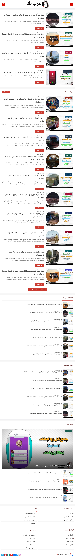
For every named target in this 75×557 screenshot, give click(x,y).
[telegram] (2, 555)
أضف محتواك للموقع (29, 535)
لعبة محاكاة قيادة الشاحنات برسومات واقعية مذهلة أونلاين (46, 321)
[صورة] (68, 305)
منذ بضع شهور (40, 12)
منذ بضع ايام (40, 70)
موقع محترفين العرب (29, 548)
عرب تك (56, 554)
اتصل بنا (70, 535)
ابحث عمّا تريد (31, 544)
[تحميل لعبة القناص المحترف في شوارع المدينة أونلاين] (68, 381)
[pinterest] (5, 555)
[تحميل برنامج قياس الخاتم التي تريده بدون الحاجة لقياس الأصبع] (68, 473)
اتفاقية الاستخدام (30, 516)
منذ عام (68, 464)
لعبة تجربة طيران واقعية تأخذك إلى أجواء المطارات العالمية (46, 312)
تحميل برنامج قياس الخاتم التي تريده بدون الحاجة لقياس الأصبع (45, 473)
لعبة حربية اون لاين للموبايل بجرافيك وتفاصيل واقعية (47, 337)
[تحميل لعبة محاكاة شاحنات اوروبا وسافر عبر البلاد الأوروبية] (68, 389)
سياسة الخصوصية (30, 513)
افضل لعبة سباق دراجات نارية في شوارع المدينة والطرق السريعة (44, 346)
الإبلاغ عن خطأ (31, 538)
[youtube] (11, 555)
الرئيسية (70, 513)
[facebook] (14, 555)
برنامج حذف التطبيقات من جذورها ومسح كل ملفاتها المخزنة (46, 497)
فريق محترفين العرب (29, 520)
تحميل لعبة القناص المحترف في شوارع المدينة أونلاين (47, 354)
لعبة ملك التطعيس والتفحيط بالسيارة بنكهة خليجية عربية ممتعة (44, 304)
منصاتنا (71, 548)
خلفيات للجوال (68, 520)
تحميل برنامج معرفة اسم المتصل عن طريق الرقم (24, 73)
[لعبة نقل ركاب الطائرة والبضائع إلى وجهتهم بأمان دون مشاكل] (68, 372)
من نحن (33, 523)
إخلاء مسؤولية (31, 541)
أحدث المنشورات (68, 516)
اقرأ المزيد (40, 28)
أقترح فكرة (69, 544)
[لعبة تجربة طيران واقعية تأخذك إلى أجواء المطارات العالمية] (68, 414)
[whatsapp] (8, 555)
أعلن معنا (70, 541)
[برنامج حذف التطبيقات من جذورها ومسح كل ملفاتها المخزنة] (68, 498)
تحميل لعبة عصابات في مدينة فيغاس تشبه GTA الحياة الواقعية (45, 489)
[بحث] (3, 4)
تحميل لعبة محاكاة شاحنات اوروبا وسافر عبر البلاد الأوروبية (46, 329)
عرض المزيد (6, 92)
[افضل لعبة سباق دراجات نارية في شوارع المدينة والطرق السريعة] (68, 397)
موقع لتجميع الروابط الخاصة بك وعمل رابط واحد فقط (53, 466)
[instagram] (20, 555)
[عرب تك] (37, 4)
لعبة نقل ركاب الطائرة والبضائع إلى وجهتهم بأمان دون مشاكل (43, 372)
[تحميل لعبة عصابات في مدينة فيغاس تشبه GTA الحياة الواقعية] (68, 490)
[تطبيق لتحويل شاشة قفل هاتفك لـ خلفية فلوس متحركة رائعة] (68, 482)
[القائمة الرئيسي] (71, 4)
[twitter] (17, 555)
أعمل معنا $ (69, 538)
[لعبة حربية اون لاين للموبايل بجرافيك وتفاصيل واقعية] (68, 405)
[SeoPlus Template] (72, 554)
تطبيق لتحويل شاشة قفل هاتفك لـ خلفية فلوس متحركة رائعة (45, 481)
